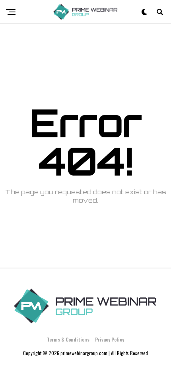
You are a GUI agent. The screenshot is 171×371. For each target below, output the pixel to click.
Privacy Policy (109, 339)
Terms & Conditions (68, 339)
